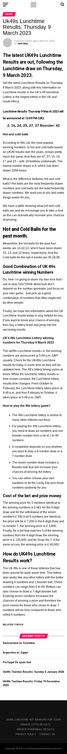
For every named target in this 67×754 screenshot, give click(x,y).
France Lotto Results (35, 724)
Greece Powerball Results (35, 729)
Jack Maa (22, 43)
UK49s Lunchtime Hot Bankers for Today (33, 719)
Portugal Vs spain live (17, 662)
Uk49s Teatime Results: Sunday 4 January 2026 (33, 672)
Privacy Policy (26, 734)
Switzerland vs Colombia (19, 643)
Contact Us (47, 734)
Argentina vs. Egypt (15, 652)
